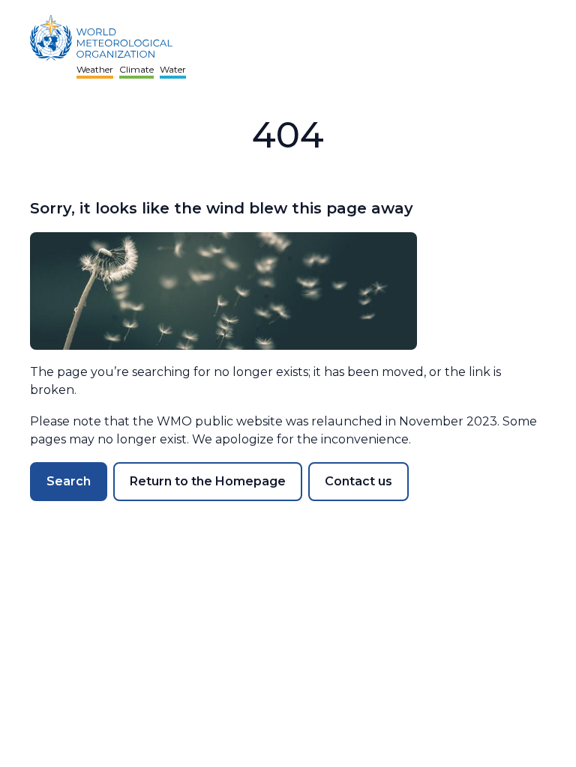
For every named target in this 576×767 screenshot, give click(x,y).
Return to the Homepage (208, 481)
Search (68, 481)
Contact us (358, 481)
